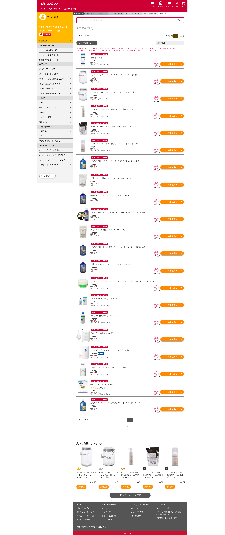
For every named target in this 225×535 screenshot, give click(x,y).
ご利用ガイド (44, 102)
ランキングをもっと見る (130, 495)
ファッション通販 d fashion (50, 165)
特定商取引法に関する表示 (49, 141)
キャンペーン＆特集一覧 (49, 55)
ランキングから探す (47, 89)
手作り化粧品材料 (150, 13)
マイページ (106, 512)
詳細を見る (172, 64)
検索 (180, 20)
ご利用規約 (43, 131)
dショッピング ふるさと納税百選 (52, 155)
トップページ (78, 13)
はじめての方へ (45, 122)
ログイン (47, 176)
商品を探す (80, 505)
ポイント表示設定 (109, 516)
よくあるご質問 (45, 117)
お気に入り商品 (82, 508)
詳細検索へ (43, 41)
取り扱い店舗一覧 (83, 519)
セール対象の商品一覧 (48, 50)
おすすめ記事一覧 (109, 505)
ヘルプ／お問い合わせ (48, 107)
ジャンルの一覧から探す (49, 74)
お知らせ (42, 112)
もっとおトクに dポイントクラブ (52, 160)
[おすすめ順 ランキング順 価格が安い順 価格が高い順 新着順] (169, 43)
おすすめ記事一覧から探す (49, 93)
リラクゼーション (116, 13)
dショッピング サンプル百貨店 (51, 150)
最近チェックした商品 (85, 512)
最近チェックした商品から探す (51, 79)
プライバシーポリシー (48, 136)
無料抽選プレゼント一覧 (49, 60)
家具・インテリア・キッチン (96, 13)
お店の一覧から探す (47, 69)
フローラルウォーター (133, 13)
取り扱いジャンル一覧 (85, 516)
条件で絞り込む (87, 43)
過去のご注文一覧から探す (49, 84)
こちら (103, 527)
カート (104, 508)
